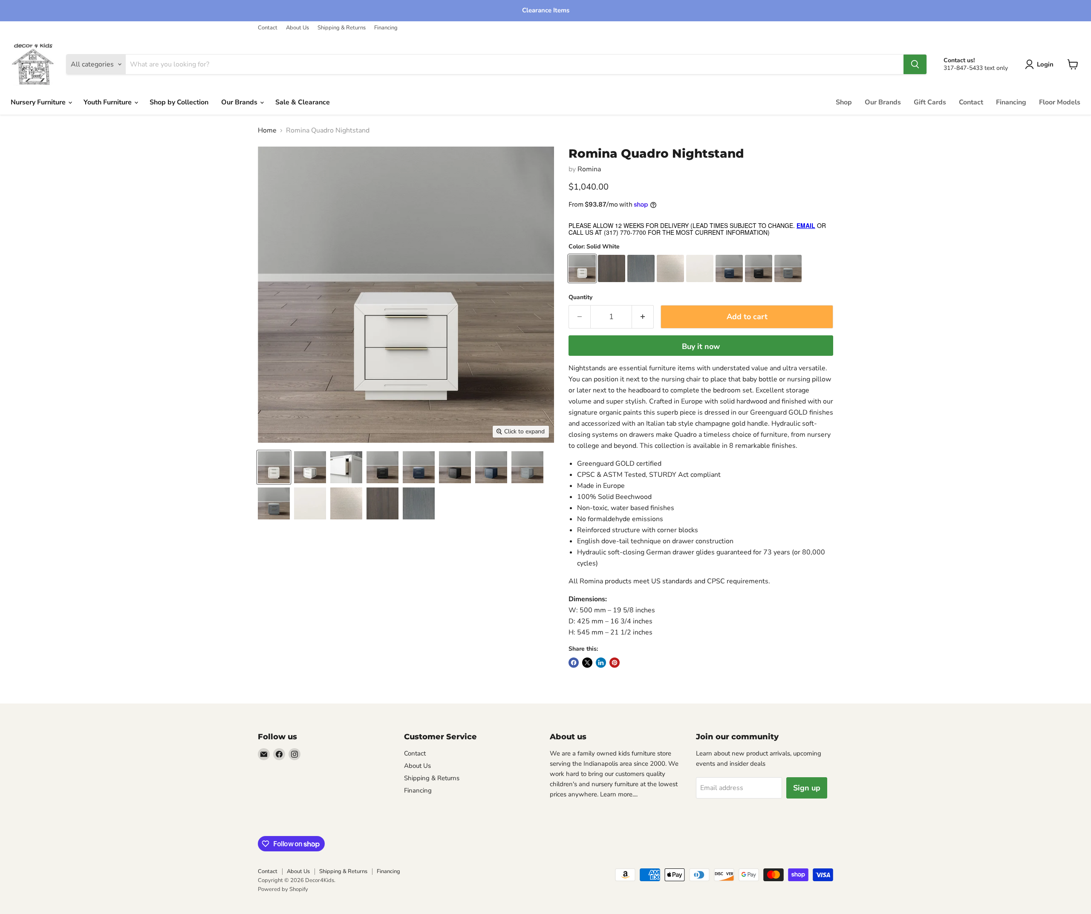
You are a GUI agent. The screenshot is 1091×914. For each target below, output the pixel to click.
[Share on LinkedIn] (601, 662)
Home (267, 130)
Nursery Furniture (39, 102)
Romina (589, 169)
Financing (386, 28)
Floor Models (1059, 102)
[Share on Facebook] (574, 662)
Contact (267, 28)
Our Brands (240, 102)
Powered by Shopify (283, 889)
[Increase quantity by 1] (643, 317)
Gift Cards (930, 102)
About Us (297, 28)
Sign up (806, 788)
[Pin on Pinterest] (614, 662)
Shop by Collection (179, 102)
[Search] (914, 64)
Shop (844, 102)
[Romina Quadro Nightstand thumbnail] (274, 467)
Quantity (580, 297)
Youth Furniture (108, 102)
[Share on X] (587, 662)
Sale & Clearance (302, 102)
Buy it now (701, 346)
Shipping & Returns (341, 28)
